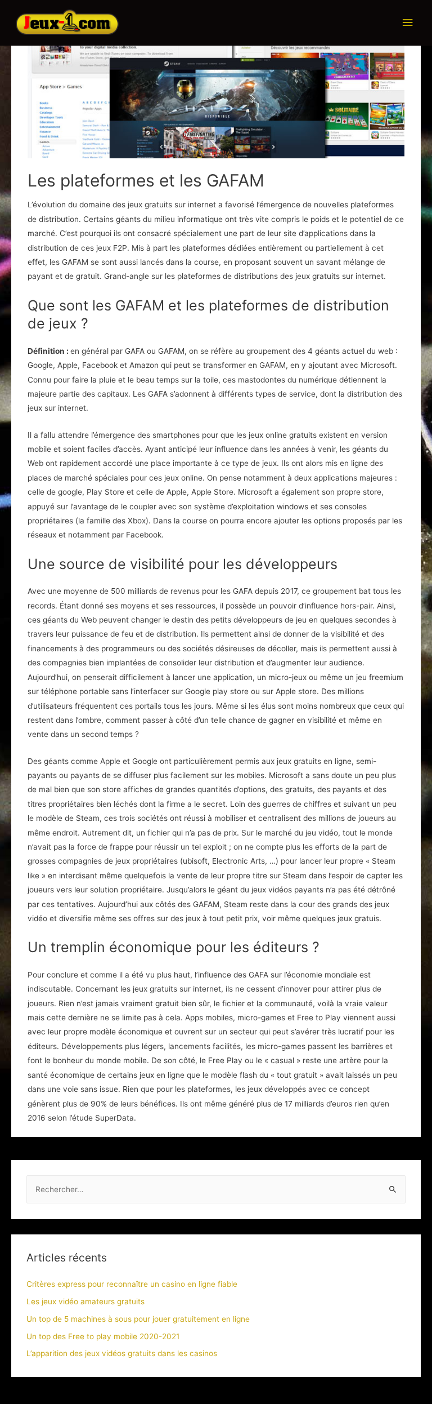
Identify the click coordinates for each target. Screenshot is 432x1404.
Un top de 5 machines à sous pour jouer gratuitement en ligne (138, 1318)
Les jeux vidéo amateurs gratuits (85, 1301)
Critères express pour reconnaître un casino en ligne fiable (131, 1284)
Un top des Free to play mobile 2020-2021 (102, 1336)
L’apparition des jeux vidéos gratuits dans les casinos (121, 1353)
